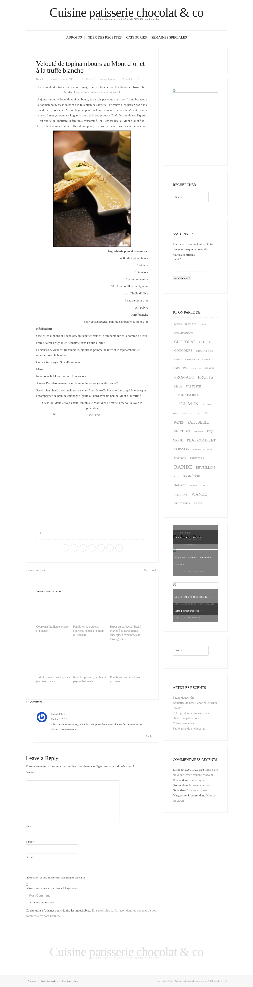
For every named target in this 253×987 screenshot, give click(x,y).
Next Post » (151, 570)
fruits (205, 377)
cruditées (204, 350)
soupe (194, 485)
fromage (103, 79)
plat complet (201, 440)
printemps (197, 458)
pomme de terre (202, 449)
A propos (74, 37)
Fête (178, 386)
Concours (183, 350)
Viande (199, 494)
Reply (149, 736)
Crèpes (178, 359)
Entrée (89, 79)
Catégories (136, 37)
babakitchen (58, 714)
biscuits (190, 324)
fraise (209, 368)
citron (205, 342)
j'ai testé (193, 386)
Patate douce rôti (183, 697)
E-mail (30, 841)
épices (198, 503)
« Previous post (35, 570)
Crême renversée (183, 723)
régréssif (191, 476)
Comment (30, 772)
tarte (204, 485)
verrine (181, 494)
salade (180, 485)
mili (42, 79)
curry (206, 359)
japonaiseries (186, 395)
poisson (181, 449)
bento (178, 324)
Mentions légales (70, 981)
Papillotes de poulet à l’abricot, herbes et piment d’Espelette (88, 631)
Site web (30, 857)
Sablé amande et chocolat (189, 728)
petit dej (182, 431)
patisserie (198, 422)
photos (198, 431)
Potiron (180, 458)
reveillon (205, 467)
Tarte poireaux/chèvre (187, 611)
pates (179, 422)
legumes (112, 79)
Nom (29, 826)
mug (198, 414)
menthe (186, 413)
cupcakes (192, 359)
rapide (183, 467)
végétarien (182, 503)
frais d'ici (196, 369)
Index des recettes (104, 37)
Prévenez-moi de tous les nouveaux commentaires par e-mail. (56, 877)
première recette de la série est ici (99, 92)
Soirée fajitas (197, 780)
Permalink (127, 79)
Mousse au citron (199, 785)
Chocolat (184, 342)
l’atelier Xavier (118, 87)
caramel (204, 324)
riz (176, 477)
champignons (183, 333)
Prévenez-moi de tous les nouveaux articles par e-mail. (52, 888)
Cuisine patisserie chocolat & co (126, 12)
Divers (180, 368)
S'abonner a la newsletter (42, 902)
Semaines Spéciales (169, 37)
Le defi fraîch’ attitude (188, 537)
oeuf (208, 413)
